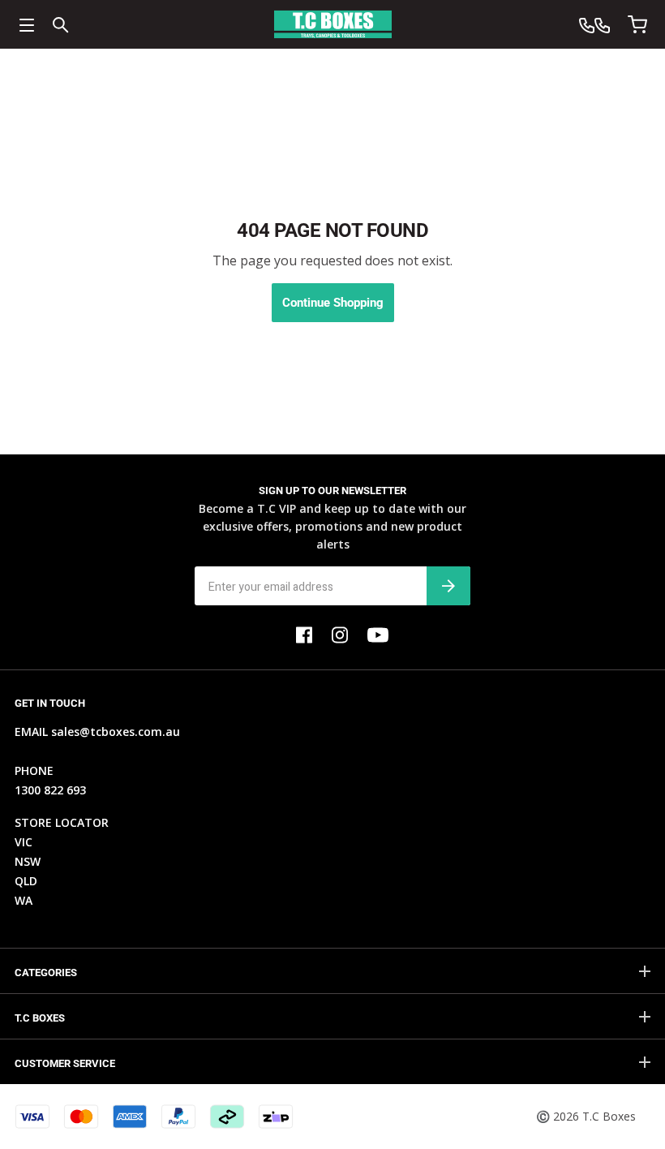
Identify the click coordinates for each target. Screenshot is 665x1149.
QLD (26, 881)
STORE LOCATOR (62, 822)
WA (23, 900)
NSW (28, 861)
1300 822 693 (50, 790)
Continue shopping (333, 302)
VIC (23, 842)
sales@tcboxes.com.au (115, 731)
